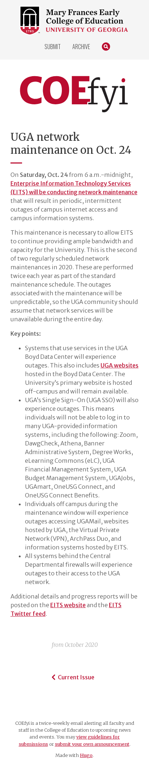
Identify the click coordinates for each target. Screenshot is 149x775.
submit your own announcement (92, 744)
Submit (52, 46)
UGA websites (120, 365)
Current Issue (76, 677)
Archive (81, 46)
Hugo (86, 755)
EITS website (68, 605)
